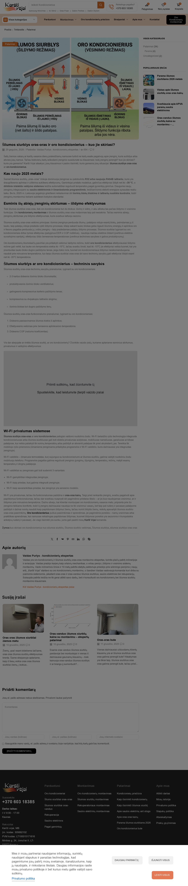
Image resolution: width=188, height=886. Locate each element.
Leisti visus (162, 875)
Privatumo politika (23, 879)
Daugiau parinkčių (127, 860)
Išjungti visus (160, 860)
